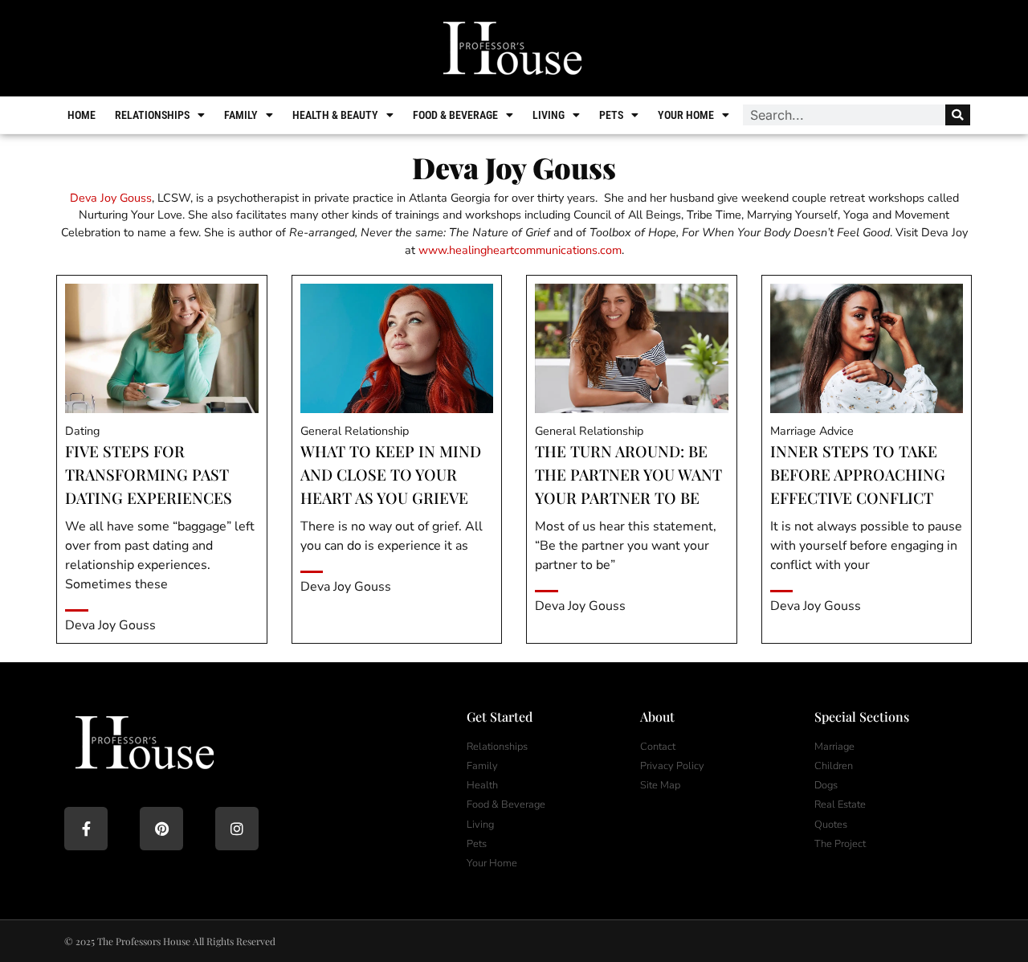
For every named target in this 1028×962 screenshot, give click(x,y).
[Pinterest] (161, 828)
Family (241, 114)
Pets (611, 114)
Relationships (152, 114)
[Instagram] (237, 828)
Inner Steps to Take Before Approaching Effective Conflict (857, 474)
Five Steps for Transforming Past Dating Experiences (148, 474)
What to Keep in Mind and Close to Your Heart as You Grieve (390, 474)
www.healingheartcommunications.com (520, 250)
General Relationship (354, 431)
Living (548, 114)
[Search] (957, 114)
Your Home (686, 114)
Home (81, 114)
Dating (82, 431)
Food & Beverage (455, 114)
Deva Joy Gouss (111, 198)
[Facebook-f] (86, 828)
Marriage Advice (812, 431)
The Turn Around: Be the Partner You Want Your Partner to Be (628, 474)
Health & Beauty (335, 114)
